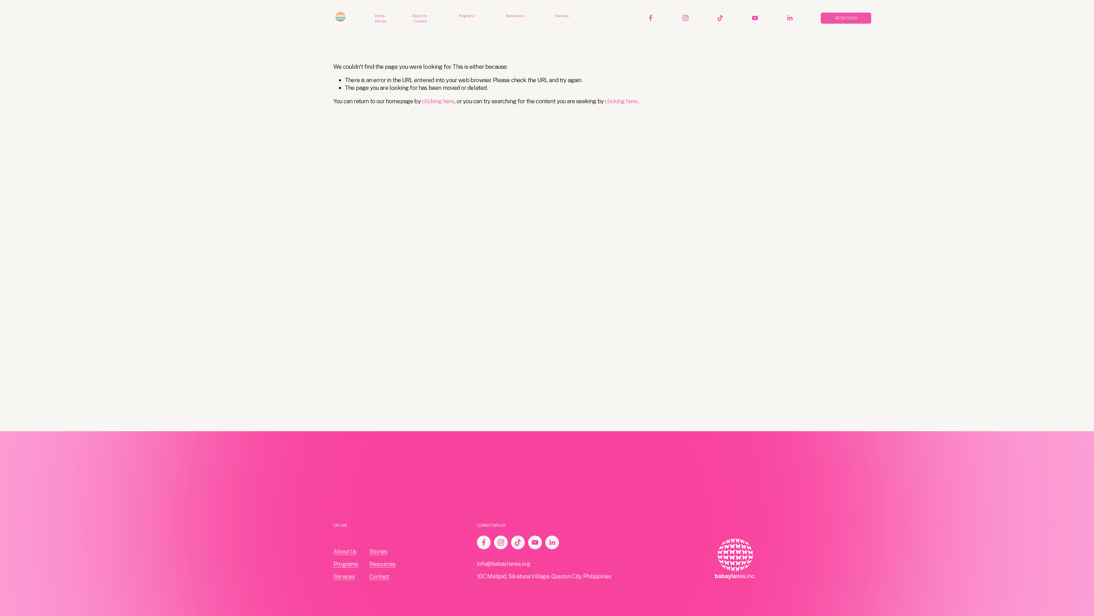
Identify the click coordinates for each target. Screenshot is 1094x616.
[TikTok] (720, 18)
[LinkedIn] (789, 18)
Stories (381, 21)
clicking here (438, 101)
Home (380, 16)
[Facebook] (650, 18)
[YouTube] (755, 18)
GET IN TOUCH (846, 18)
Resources (382, 564)
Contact (420, 21)
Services (562, 16)
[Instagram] (685, 18)
